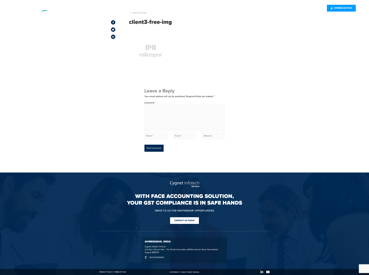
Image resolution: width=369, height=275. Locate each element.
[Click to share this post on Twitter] (113, 29)
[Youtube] (268, 272)
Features (144, 8)
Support (194, 8)
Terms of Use (120, 272)
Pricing (159, 8)
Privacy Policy (106, 272)
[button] (341, 8)
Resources (175, 8)
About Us (210, 8)
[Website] (213, 136)
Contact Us (230, 8)
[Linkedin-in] (261, 272)
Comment (150, 102)
